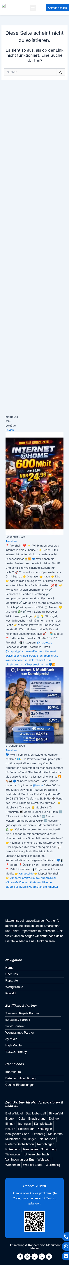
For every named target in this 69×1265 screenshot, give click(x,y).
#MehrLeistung (15, 664)
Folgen (10, 430)
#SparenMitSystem (17, 882)
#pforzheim (40, 886)
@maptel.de (44, 642)
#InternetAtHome (41, 882)
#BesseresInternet (36, 664)
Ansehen (11, 541)
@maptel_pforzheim (18, 651)
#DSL (32, 655)
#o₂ (38, 878)
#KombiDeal (48, 878)
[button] (33, 8)
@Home (38, 785)
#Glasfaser (12, 655)
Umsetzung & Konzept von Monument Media (35, 1246)
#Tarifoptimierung (47, 655)
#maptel (53, 886)
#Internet (50, 651)
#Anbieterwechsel (17, 660)
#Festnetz (37, 651)
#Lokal (48, 660)
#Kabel (24, 655)
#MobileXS (25, 886)
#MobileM (12, 886)
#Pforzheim (36, 660)
